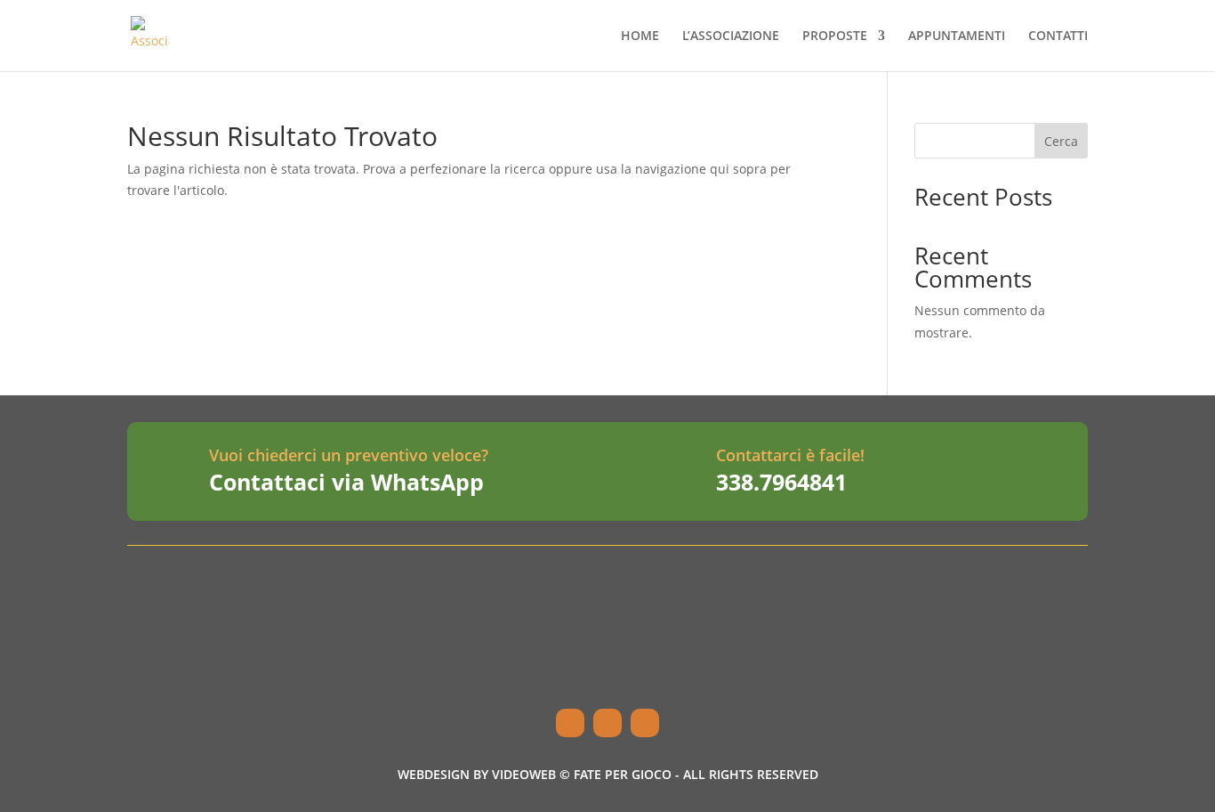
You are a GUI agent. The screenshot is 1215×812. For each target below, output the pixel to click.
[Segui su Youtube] (645, 723)
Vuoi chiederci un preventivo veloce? (348, 455)
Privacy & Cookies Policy (919, 679)
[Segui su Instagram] (607, 723)
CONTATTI (1058, 36)
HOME (640, 36)
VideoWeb (524, 774)
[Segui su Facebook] (570, 723)
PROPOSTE (834, 36)
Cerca (1061, 141)
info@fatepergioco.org (577, 637)
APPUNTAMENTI (956, 36)
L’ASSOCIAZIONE (730, 36)
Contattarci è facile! (790, 455)
